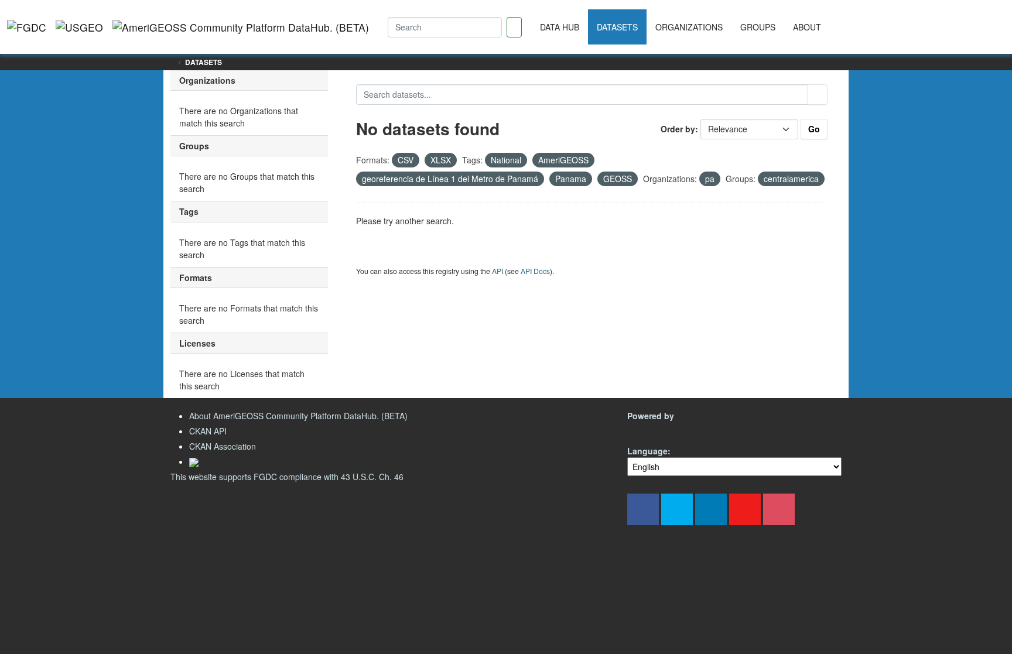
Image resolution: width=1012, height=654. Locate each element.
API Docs (535, 271)
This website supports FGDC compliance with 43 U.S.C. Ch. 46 (287, 476)
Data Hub (559, 27)
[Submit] (818, 94)
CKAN (647, 429)
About (807, 27)
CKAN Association (222, 446)
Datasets (617, 27)
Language (647, 451)
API (497, 271)
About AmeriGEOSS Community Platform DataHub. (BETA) (298, 416)
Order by (678, 129)
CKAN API (208, 431)
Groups (757, 27)
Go (814, 129)
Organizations (689, 27)
